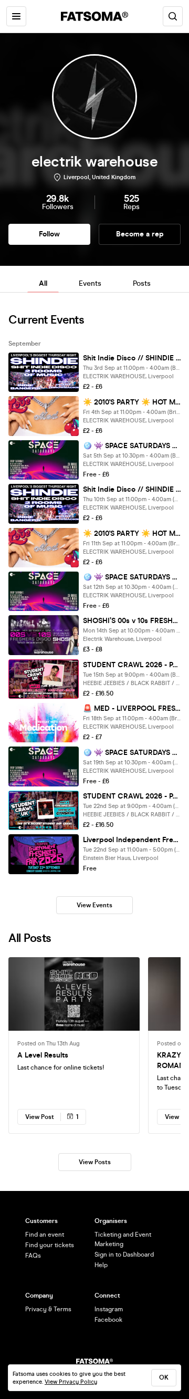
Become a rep (140, 234)
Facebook (108, 1319)
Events (90, 283)
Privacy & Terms (48, 1309)
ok (164, 1377)
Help (101, 1265)
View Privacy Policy (71, 1382)
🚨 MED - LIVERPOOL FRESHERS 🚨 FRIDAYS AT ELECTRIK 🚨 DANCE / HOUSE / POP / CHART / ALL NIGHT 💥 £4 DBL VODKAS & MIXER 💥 (132, 708)
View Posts (95, 1162)
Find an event (44, 1234)
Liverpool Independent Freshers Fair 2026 (132, 839)
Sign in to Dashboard (124, 1254)
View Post (39, 1117)
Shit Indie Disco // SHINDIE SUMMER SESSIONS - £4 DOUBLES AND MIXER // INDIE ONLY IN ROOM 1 (132, 358)
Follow (49, 234)
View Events (94, 905)
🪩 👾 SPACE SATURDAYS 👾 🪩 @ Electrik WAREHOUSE (132, 445)
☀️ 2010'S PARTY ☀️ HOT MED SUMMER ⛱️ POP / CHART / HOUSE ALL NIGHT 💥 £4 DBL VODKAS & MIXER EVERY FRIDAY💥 (132, 402)
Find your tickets (49, 1245)
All (43, 283)
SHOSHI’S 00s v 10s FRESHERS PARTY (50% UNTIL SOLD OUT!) (132, 620)
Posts (142, 283)
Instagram (108, 1309)
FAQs (33, 1255)
